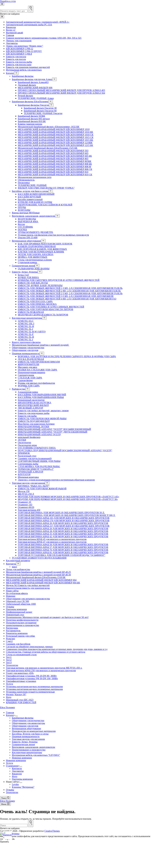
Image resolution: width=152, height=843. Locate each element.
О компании (12, 765)
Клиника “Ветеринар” (23, 787)
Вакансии (17, 773)
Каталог (10, 715)
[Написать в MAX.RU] (7, 835)
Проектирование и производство (28, 750)
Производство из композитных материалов (34, 731)
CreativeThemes (52, 831)
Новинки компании (22, 757)
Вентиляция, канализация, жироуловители (33, 747)
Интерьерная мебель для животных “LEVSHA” (36, 755)
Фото (14, 776)
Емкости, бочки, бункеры (25, 742)
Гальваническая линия (23, 744)
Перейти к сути (8, 1)
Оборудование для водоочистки (28, 720)
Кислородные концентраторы (27, 752)
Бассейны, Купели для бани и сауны (30, 734)
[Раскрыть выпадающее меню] (21, 766)
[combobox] (13, 825)
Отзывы (10, 789)
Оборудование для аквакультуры (28, 723)
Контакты (17, 768)
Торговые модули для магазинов (28, 739)
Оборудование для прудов (25, 726)
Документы (18, 771)
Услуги (9, 763)
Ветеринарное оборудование (26, 728)
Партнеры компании (22, 779)
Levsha (15, 784)
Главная (10, 712)
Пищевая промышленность (25, 736)
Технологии (12, 792)
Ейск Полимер (7, 707)
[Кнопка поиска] (30, 823)
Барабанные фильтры (22, 718)
